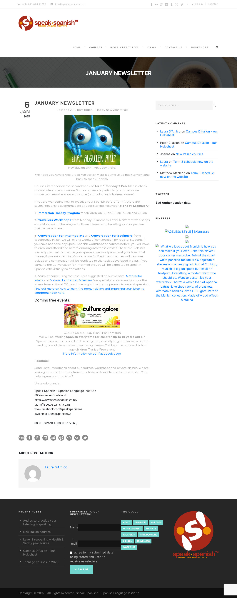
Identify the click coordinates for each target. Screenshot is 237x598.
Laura (164, 161)
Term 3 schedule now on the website (187, 174)
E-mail (74, 541)
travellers (143, 541)
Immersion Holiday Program (59, 213)
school (127, 541)
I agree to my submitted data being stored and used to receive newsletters (91, 557)
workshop (129, 547)
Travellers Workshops (54, 220)
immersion (129, 534)
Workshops (199, 47)
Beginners (140, 522)
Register (213, 3)
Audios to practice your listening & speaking (39, 522)
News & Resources (124, 47)
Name (74, 527)
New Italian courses (189, 154)
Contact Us (174, 47)
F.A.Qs (151, 47)
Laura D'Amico (56, 467)
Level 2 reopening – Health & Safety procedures (43, 541)
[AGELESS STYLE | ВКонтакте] (187, 232)
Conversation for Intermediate (61, 235)
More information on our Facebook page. (92, 353)
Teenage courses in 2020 (41, 562)
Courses (95, 47)
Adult (126, 522)
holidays (151, 528)
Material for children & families (70, 280)
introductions (148, 534)
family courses (132, 528)
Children (156, 522)
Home (77, 47)
